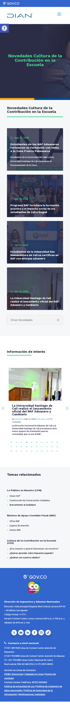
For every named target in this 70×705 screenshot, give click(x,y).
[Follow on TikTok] (48, 635)
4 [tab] (26, 445)
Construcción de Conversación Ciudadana (30, 503)
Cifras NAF (15, 524)
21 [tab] (11, 454)
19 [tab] (52, 449)
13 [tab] (21, 449)
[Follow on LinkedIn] (27, 635)
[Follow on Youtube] (21, 635)
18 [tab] (47, 449)
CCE (38, 422)
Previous (3, 409)
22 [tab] (16, 454)
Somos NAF (45, 422)
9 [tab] (52, 445)
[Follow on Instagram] (41, 635)
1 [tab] (11, 445)
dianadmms (19, 422)
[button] (4, 28)
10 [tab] (57, 445)
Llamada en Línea (34, 677)
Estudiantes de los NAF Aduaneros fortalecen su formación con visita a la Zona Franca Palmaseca (34, 148)
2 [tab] (16, 445)
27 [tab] (41, 454)
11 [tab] (11, 449)
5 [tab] (31, 445)
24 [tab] (26, 454)
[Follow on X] (14, 635)
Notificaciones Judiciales (32, 697)
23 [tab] (21, 454)
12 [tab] (16, 449)
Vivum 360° (15, 499)
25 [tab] (31, 454)
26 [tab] (36, 454)
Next (67, 409)
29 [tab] (52, 454)
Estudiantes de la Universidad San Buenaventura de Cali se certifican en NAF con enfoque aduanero (34, 255)
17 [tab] (41, 449)
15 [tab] (31, 449)
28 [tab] (47, 454)
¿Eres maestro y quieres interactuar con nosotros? (34, 551)
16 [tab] (36, 449)
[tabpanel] (35, 409)
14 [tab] (26, 449)
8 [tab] (47, 445)
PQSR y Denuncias (13, 677)
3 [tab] (21, 445)
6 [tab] (36, 445)
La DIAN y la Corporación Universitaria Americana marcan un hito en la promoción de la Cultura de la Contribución (34, 411)
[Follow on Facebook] (34, 635)
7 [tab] (41, 445)
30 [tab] (57, 454)
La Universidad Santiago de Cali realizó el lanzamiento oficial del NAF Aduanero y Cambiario (34, 302)
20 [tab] (57, 449)
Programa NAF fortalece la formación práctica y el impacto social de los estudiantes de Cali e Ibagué (34, 209)
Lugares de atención (19, 528)
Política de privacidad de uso (19, 689)
